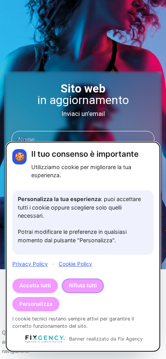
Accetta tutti (35, 285)
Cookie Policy (75, 264)
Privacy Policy (30, 264)
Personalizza (36, 304)
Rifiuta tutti (83, 285)
